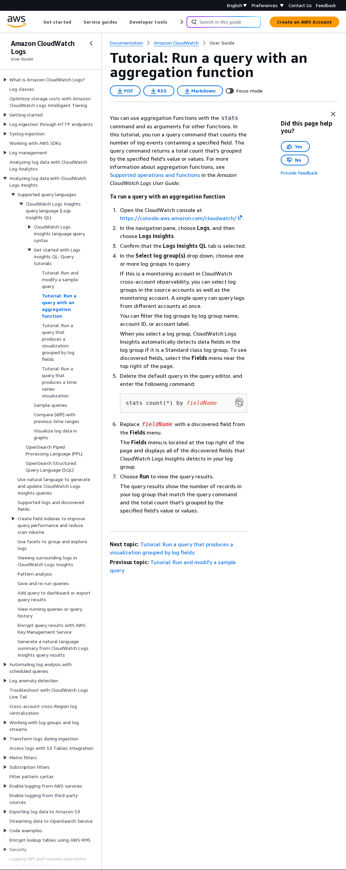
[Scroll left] (38, 22)
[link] (221, 42)
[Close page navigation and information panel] (333, 114)
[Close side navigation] (91, 43)
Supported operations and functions (155, 175)
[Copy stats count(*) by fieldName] (239, 402)
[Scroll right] (181, 22)
